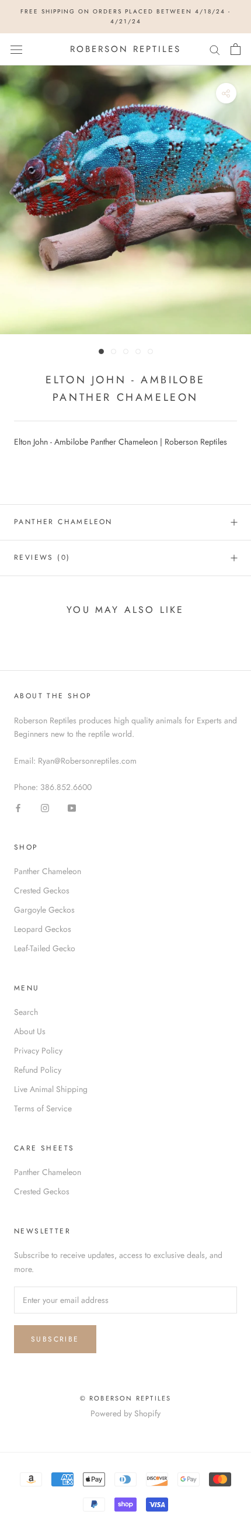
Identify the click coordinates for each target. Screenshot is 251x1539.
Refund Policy (37, 1070)
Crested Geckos (41, 890)
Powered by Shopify (125, 1413)
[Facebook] (18, 807)
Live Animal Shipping (51, 1089)
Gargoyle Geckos (44, 910)
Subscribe (55, 1339)
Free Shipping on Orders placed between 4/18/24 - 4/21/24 (125, 16)
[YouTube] (72, 807)
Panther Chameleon (63, 522)
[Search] (215, 49)
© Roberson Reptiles (126, 1398)
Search (26, 1012)
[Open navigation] (16, 49)
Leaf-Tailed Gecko (44, 948)
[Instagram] (45, 807)
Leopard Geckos (42, 929)
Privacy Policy (38, 1050)
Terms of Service (43, 1108)
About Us (30, 1031)
